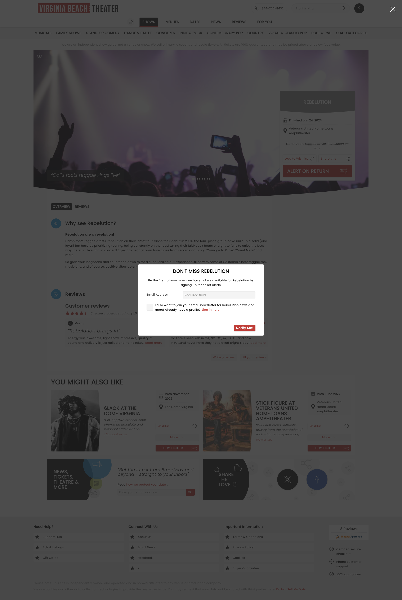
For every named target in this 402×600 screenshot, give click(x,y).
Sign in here (210, 310)
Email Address (157, 294)
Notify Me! (244, 328)
